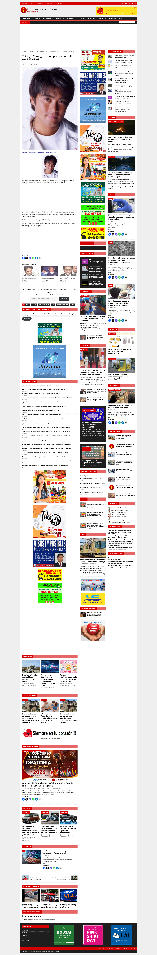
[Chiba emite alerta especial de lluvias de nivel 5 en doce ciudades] (85, 283)
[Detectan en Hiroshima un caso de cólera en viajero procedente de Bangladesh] (121, 248)
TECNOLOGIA (27, 846)
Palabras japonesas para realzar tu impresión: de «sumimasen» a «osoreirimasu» (123, 438)
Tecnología (92, 18)
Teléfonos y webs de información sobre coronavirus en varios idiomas (120, 548)
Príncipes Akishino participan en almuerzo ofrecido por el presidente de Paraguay (92, 372)
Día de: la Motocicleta (86, 487)
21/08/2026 (25, 441)
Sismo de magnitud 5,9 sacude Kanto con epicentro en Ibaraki (40, 385)
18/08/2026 (26, 788)
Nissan (48, 836)
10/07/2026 (45, 688)
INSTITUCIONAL (59, 3)
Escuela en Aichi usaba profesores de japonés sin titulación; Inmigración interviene (46, 435)
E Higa (33, 64)
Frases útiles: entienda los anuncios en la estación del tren (124, 462)
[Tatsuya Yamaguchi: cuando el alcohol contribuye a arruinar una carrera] (68, 271)
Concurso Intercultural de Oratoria (44, 788)
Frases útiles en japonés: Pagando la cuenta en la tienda (125, 494)
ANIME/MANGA (27, 656)
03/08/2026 (26, 837)
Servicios (70, 18)
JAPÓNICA (31, 51)
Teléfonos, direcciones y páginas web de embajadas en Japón (120, 544)
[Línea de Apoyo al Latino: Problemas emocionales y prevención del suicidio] (83, 614)
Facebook (101, 948)
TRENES (83, 534)
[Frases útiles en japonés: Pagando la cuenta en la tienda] (111, 495)
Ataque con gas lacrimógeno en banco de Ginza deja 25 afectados (49, 905)
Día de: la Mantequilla (86, 478)
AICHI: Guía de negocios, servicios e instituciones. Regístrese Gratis (118, 536)
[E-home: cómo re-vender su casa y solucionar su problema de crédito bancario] (31, 705)
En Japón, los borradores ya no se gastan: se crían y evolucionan (121, 351)
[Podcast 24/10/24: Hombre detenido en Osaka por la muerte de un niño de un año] (83, 525)
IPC (51, 688)
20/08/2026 (112, 264)
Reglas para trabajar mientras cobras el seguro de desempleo (120, 558)
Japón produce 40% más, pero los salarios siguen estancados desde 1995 (43, 423)
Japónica (102, 18)
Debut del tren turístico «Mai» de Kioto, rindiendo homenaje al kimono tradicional (92, 561)
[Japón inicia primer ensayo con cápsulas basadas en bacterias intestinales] (121, 205)
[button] (50, 108)
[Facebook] (122, 3)
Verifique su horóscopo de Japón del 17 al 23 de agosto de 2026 (92, 425)
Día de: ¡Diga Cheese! (86, 476)
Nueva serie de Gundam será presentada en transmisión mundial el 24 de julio (48, 680)
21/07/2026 (64, 835)
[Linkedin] (129, 3)
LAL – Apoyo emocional (88, 608)
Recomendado (56, 788)
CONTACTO (32, 3)
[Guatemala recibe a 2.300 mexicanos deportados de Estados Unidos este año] (83, 337)
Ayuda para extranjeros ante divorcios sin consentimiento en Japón (120, 562)
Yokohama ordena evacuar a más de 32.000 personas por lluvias (41, 393)
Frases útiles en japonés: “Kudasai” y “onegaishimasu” (124, 486)
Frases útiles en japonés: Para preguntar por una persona (125, 445)
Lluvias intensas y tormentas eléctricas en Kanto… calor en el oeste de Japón (45, 452)
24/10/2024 (91, 528)
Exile (27, 304)
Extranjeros (47, 18)
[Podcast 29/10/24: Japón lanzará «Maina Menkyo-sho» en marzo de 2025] (83, 504)
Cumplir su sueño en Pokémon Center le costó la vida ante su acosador (30, 905)
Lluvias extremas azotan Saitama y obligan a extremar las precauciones (43, 440)
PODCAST (83, 499)
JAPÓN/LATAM (85, 345)
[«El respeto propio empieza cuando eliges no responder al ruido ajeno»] (93, 452)
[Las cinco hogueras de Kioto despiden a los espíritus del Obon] (121, 127)
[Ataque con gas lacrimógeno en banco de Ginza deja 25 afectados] (50, 895)
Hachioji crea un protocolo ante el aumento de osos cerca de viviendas (43, 419)
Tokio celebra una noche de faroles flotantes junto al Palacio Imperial (120, 174)
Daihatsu (29, 838)
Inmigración (60, 18)
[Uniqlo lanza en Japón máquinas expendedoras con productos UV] (121, 365)
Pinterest (125, 948)
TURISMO (112, 117)
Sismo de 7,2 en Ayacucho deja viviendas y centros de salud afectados (92, 318)
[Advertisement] (78, 37)
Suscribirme (27, 318)
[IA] (31, 857)
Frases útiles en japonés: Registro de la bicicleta (123, 478)
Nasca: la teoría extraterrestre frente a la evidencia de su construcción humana (96, 399)
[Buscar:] (127, 22)
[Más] (52, 794)
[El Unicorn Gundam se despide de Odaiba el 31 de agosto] (31, 666)
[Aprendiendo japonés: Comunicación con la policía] (111, 471)
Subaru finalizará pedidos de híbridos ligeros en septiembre (68, 829)
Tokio (72, 304)
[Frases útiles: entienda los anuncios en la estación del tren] (111, 462)
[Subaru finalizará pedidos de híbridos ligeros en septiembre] (69, 817)
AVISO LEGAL (49, 3)
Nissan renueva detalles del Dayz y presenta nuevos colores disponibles (49, 829)
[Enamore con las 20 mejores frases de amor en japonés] (111, 454)
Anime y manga (33, 685)
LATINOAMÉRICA (85, 291)
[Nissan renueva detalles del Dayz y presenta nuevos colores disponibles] (50, 817)
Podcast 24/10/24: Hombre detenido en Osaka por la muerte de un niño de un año (95, 525)
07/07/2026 (64, 683)
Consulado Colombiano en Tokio (119, 508)
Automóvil (81, 18)
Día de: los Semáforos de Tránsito (90, 483)
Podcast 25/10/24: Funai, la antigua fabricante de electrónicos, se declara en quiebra (95, 515)
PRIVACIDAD (40, 3)
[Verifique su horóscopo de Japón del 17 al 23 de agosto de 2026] (93, 414)
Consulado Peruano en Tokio (118, 516)
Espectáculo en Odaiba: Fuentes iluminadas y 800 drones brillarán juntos (43, 402)
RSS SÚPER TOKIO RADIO (89, 472)
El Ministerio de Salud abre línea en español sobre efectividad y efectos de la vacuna (121, 540)
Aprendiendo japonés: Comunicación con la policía (124, 470)
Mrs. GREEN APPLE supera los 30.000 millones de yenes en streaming (42, 414)
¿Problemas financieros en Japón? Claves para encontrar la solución (49, 718)
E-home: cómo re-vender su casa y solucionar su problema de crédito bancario (30, 718)
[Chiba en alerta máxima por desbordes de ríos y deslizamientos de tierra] (85, 276)
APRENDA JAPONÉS (115, 431)
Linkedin (118, 948)
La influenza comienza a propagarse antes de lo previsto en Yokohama (118, 303)
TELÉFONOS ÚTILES (115, 526)
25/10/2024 (91, 519)
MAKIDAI (34, 304)
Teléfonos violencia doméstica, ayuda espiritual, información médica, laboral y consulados (120, 532)
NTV (53, 304)
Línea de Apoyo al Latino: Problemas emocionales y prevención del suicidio (94, 614)
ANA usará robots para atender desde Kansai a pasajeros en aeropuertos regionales (47, 448)
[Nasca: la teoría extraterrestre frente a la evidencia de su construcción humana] (83, 399)
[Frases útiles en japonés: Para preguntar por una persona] (111, 446)
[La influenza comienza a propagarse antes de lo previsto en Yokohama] (121, 291)
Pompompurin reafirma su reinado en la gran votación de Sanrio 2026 (68, 678)
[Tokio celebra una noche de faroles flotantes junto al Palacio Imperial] (121, 163)
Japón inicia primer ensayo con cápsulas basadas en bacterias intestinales (44, 406)
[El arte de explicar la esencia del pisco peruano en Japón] (121, 396)
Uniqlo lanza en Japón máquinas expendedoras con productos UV (120, 377)
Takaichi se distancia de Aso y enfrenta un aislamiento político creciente (43, 457)
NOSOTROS (24, 3)
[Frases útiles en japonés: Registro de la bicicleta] (111, 479)
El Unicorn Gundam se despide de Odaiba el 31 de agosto (30, 678)
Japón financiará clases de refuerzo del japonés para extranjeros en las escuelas (46, 431)
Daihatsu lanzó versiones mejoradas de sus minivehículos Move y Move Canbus (30, 830)
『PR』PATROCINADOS (29, 695)
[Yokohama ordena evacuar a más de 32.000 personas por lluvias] (85, 261)
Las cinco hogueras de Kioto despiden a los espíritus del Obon (120, 139)
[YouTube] (135, 3)
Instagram (110, 948)
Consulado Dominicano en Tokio (119, 510)
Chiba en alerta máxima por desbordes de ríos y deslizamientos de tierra (96, 276)
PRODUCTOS (113, 329)
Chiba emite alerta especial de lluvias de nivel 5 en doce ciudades (96, 283)
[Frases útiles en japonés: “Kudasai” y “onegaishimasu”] (111, 487)
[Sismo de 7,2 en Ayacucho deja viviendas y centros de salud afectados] (93, 305)
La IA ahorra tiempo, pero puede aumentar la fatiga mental (56, 852)
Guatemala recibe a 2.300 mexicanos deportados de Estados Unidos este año (95, 337)
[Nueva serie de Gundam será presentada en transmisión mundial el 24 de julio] (50, 666)
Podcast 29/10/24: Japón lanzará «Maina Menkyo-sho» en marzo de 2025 (96, 504)
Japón (37, 18)
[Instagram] (126, 3)
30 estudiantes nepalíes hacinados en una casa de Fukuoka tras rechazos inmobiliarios (48, 461)
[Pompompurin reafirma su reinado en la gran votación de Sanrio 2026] (69, 666)
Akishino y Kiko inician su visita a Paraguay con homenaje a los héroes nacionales (96, 391)
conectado (37, 919)
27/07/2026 (45, 835)
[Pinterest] (132, 3)
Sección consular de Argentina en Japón (121, 520)
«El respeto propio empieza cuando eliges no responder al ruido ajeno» (93, 463)
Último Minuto (26, 18)
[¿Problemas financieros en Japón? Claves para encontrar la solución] (50, 705)
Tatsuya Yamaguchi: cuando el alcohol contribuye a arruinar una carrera (68, 278)
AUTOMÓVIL (26, 808)
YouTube (133, 948)
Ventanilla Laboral (116, 554)
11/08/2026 (26, 683)
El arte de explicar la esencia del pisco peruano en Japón (120, 406)
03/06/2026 (112, 409)
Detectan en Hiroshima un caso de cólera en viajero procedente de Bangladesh (121, 260)
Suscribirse (64, 299)
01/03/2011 (27, 64)
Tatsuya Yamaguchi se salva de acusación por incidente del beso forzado (30, 278)
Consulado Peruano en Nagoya (119, 514)
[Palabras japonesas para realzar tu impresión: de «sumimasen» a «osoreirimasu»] (111, 437)
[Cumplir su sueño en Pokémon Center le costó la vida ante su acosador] (31, 895)
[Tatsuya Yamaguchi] (50, 148)
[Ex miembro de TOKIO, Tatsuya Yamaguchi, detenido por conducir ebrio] (49, 271)
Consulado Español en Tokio (118, 512)
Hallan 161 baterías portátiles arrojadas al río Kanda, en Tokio (40, 410)
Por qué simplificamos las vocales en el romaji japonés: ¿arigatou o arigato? (119, 566)
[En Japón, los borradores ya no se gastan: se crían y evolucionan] (121, 340)
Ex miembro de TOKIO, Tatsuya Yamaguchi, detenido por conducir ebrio (49, 278)
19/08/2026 (112, 307)
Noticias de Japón (44, 304)
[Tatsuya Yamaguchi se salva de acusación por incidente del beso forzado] (30, 271)
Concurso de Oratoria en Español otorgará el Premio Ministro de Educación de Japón (47, 784)
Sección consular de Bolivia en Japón (120, 522)
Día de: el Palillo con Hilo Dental (89, 492)
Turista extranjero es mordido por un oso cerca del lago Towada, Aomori (43, 389)
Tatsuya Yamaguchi (62, 304)
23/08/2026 (25, 387)
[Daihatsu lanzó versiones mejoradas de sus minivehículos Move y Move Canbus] (31, 817)
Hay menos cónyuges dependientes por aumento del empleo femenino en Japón (46, 427)
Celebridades (41, 64)
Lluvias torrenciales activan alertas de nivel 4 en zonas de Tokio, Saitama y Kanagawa (47, 398)
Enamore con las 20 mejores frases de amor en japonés (124, 453)
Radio (121, 18)
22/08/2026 (25, 391)
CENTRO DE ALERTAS (87, 254)
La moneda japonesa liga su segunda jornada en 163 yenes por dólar (68, 905)
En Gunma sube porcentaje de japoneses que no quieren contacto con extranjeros (46, 444)
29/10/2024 (91, 507)
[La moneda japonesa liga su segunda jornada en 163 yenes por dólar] (69, 895)
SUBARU (67, 836)
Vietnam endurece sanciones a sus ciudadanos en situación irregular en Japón (45, 465)
